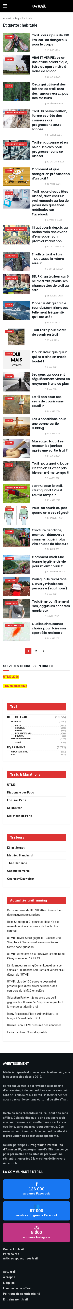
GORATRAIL (11, 278)
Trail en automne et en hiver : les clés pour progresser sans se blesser (50, 149)
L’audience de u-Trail (17, 1288)
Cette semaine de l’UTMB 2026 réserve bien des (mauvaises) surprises (34, 912)
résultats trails (23, 733)
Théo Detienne (17, 863)
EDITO (9, 86)
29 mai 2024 (52, 340)
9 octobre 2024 (54, 269)
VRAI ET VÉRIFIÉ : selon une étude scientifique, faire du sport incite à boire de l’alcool (50, 64)
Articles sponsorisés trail (20, 1258)
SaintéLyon (14, 808)
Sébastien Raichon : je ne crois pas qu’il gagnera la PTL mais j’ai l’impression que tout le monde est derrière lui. (35, 1002)
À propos (9, 1277)
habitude (27, 18)
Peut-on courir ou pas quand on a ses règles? (50, 510)
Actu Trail (11, 256)
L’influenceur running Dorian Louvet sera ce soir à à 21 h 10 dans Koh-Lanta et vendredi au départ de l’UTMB (35, 970)
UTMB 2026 (11, 677)
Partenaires (11, 1254)
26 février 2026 (54, 103)
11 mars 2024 (53, 456)
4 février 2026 (54, 135)
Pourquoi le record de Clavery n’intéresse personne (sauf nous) (49, 584)
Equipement (16, 747)
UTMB (11, 785)
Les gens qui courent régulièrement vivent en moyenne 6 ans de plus (51, 379)
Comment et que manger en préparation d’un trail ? (51, 174)
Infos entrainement (16, 113)
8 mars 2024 (52, 478)
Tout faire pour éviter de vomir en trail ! (49, 332)
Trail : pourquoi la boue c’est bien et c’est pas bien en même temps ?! (50, 468)
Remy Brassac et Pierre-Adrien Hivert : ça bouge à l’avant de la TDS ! (32, 1016)
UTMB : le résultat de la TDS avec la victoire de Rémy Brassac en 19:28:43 (36, 956)
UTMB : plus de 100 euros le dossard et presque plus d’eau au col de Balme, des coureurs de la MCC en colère (32, 986)
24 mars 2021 (53, 638)
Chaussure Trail (14, 625)
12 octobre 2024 (55, 246)
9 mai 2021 (52, 594)
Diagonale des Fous (20, 792)
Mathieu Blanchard (20, 855)
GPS (13, 755)
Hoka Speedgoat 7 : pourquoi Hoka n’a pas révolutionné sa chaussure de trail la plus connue (33, 926)
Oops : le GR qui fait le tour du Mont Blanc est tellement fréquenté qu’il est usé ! (50, 310)
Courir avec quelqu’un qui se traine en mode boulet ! (49, 357)
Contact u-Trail (13, 1249)
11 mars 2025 (53, 500)
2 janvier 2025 (54, 219)
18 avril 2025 (53, 184)
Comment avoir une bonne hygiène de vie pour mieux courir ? (49, 562)
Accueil (7, 18)
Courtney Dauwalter (20, 879)
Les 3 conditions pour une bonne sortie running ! (49, 423)
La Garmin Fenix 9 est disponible (27, 1032)
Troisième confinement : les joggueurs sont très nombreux (51, 606)
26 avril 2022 (53, 549)
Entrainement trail (15, 1299)
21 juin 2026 (53, 50)
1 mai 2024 (52, 389)
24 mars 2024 (53, 411)
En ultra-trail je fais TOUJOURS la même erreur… (48, 259)
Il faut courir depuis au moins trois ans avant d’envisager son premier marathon (50, 234)
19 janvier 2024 (54, 518)
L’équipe (9, 1283)
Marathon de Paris (19, 816)
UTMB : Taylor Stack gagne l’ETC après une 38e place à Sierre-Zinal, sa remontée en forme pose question (34, 942)
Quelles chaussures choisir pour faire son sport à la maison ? (49, 628)
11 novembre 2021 (56, 571)
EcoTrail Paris (16, 800)
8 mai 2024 (52, 367)
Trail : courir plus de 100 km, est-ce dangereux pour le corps (50, 40)
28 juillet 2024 (54, 295)
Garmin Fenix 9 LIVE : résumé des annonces (34, 1025)
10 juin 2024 (53, 322)
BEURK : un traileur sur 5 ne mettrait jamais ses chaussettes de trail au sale (50, 283)
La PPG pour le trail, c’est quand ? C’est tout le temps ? (47, 490)
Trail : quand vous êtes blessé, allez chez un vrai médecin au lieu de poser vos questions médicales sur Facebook (50, 203)
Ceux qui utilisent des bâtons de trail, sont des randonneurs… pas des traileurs (50, 91)
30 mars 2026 (53, 77)
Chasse (19, 731)
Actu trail (9, 1272)
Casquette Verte (18, 871)
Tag (17, 18)
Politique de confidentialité (21, 1294)
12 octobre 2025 (55, 161)
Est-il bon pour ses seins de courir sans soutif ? (48, 401)
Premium (19, 736)
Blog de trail (17, 717)
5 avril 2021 (52, 616)
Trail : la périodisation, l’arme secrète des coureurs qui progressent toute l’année (49, 120)
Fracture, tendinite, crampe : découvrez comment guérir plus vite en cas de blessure (50, 537)
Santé (9, 37)
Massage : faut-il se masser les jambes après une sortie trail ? (50, 446)
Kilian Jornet (16, 848)
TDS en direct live (15, 686)
